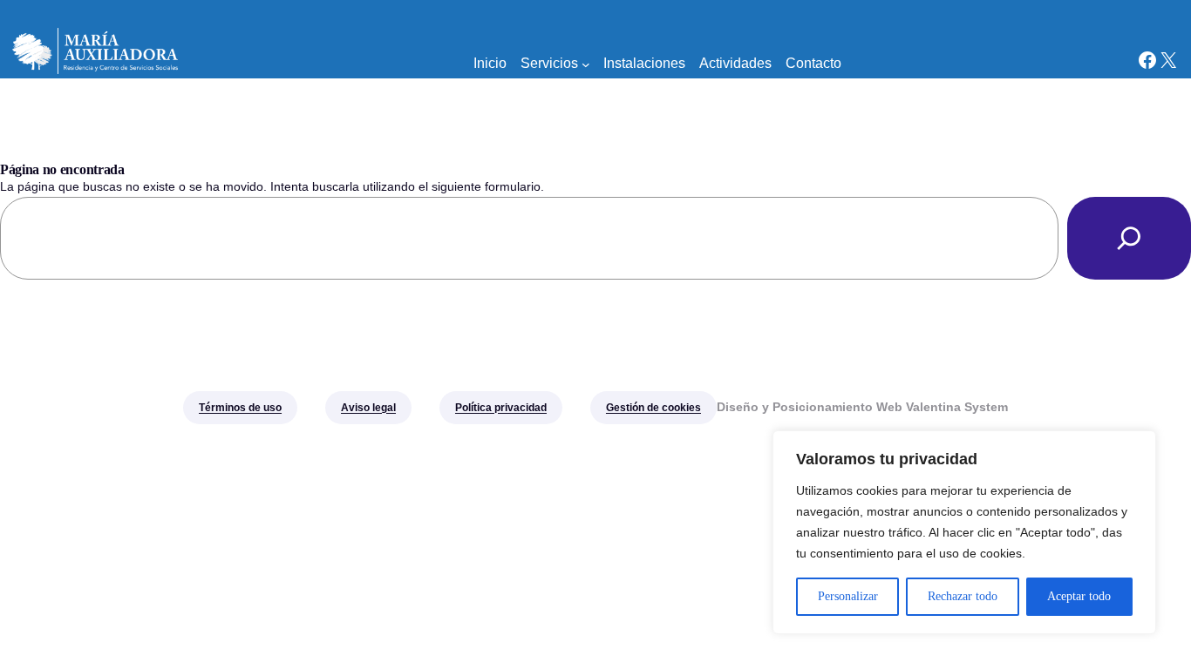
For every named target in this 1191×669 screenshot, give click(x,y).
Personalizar (848, 596)
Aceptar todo (1079, 596)
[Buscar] (1129, 238)
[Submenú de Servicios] (586, 63)
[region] (964, 532)
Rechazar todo (962, 596)
